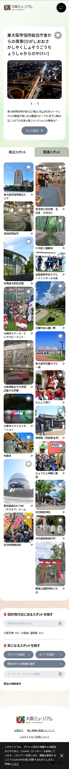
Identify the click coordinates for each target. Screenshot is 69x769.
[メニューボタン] (61, 8)
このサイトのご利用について (34, 736)
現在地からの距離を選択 (21, 663)
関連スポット (52, 151)
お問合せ (18, 730)
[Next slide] (44, 103)
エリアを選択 (46, 654)
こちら (15, 764)
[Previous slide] (24, 103)
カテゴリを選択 (16, 654)
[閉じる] (61, 755)
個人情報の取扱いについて (41, 730)
